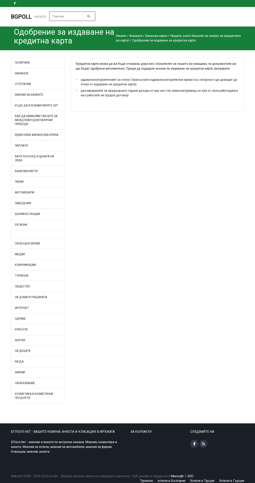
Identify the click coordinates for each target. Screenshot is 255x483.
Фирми (20, 372)
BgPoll (21, 16)
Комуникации (25, 264)
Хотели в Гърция (231, 481)
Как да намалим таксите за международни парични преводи (36, 120)
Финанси (21, 73)
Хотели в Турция (202, 481)
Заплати (21, 145)
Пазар (19, 181)
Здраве (20, 318)
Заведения (23, 203)
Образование (25, 383)
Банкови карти (26, 171)
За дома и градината (31, 297)
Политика (22, 62)
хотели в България (171, 481)
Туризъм (21, 275)
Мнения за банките (29, 94)
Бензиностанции (27, 214)
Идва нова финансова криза (36, 134)
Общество (22, 286)
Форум (20, 340)
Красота (21, 329)
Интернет (22, 308)
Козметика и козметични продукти (34, 395)
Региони (21, 224)
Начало (40, 16)
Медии (20, 254)
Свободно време (27, 243)
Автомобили (24, 192)
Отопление (23, 84)
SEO (190, 476)
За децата (22, 350)
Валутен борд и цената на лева (34, 158)
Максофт (177, 476)
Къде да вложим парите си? (36, 105)
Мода (19, 361)
